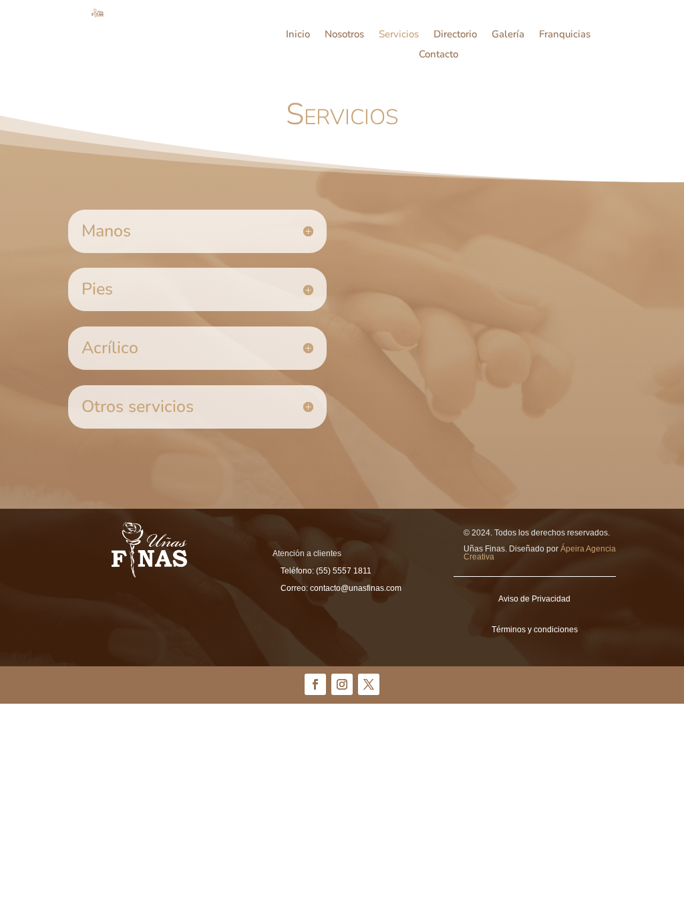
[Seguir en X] (368, 684)
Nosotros (344, 35)
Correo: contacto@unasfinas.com (341, 588)
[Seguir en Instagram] (342, 684)
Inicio (298, 35)
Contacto (438, 55)
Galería (508, 35)
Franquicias (564, 35)
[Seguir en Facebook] (315, 684)
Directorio (455, 35)
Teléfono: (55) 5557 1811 (326, 571)
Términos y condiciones (535, 629)
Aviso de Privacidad (534, 599)
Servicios (399, 35)
